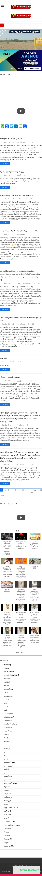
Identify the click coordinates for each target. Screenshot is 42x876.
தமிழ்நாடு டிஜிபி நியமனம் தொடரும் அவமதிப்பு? (17, 195)
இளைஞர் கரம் (9, 689)
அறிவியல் (7, 678)
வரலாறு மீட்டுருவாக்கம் (12, 825)
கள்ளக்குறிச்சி (9, 713)
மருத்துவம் (7, 811)
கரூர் (5, 703)
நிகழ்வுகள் (7, 794)
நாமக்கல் (7, 790)
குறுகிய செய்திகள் (10, 724)
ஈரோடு (6, 692)
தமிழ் (19, 175)
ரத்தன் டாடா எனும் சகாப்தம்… (10, 377)
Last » (3, 496)
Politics (20, 199)
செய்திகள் (21, 142)
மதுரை (6, 804)
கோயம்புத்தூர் (8, 727)
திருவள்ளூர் (8, 776)
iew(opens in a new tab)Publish (11, 139)
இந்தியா (20, 381)
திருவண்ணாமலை (10, 773)
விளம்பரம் (7, 835)
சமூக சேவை (8, 731)
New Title (3, 358)
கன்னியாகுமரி (9, 717)
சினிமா (6, 734)
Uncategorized (9, 672)
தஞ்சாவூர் (7, 748)
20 (27, 490)
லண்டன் (6, 818)
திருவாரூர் (7, 780)
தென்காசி (7, 787)
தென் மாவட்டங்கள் (10, 783)
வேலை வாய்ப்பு (9, 846)
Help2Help (7, 665)
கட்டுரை (6, 699)
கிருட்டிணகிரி (8, 720)
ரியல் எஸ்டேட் (8, 815)
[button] (23, 531)
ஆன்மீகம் (7, 682)
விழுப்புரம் (7, 832)
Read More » (5, 163)
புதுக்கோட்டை (8, 797)
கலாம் (6, 706)
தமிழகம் (7, 752)
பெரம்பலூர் (7, 801)
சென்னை (7, 741)
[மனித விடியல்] (21, 6)
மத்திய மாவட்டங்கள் (11, 808)
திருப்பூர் (6, 769)
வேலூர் (6, 842)
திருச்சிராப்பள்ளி (9, 762)
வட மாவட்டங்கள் (9, 822)
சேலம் (6, 745)
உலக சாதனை (8, 696)
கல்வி (6, 710)
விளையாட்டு (8, 839)
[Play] (21, 111)
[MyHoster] (21, 132)
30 (32, 493)
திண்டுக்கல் (8, 759)
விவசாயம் (7, 829)
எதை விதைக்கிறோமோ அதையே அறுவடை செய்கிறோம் (20, 231)
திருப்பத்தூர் (8, 766)
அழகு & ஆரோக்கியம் (11, 675)
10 (23, 490)
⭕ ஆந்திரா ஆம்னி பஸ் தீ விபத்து (12, 172)
